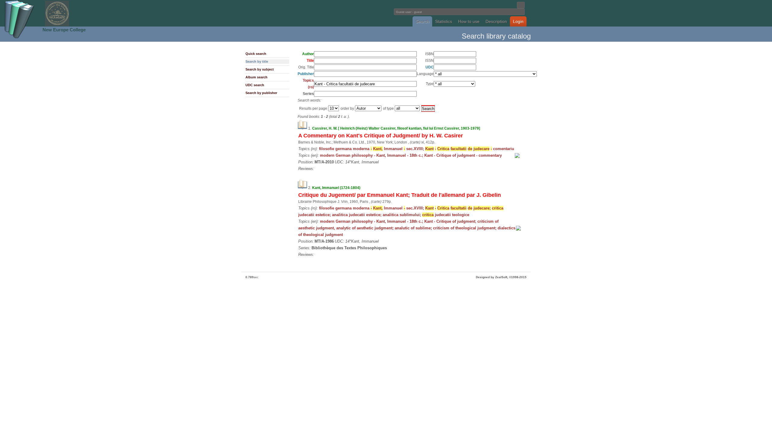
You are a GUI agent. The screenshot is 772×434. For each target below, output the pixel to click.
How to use (468, 21)
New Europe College (64, 29)
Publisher (306, 74)
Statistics (443, 21)
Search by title (256, 61)
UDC (430, 67)
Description (496, 21)
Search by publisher (261, 93)
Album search (256, 77)
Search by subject (259, 69)
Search (422, 21)
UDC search (254, 85)
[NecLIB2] (57, 25)
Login (518, 21)
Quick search (255, 53)
